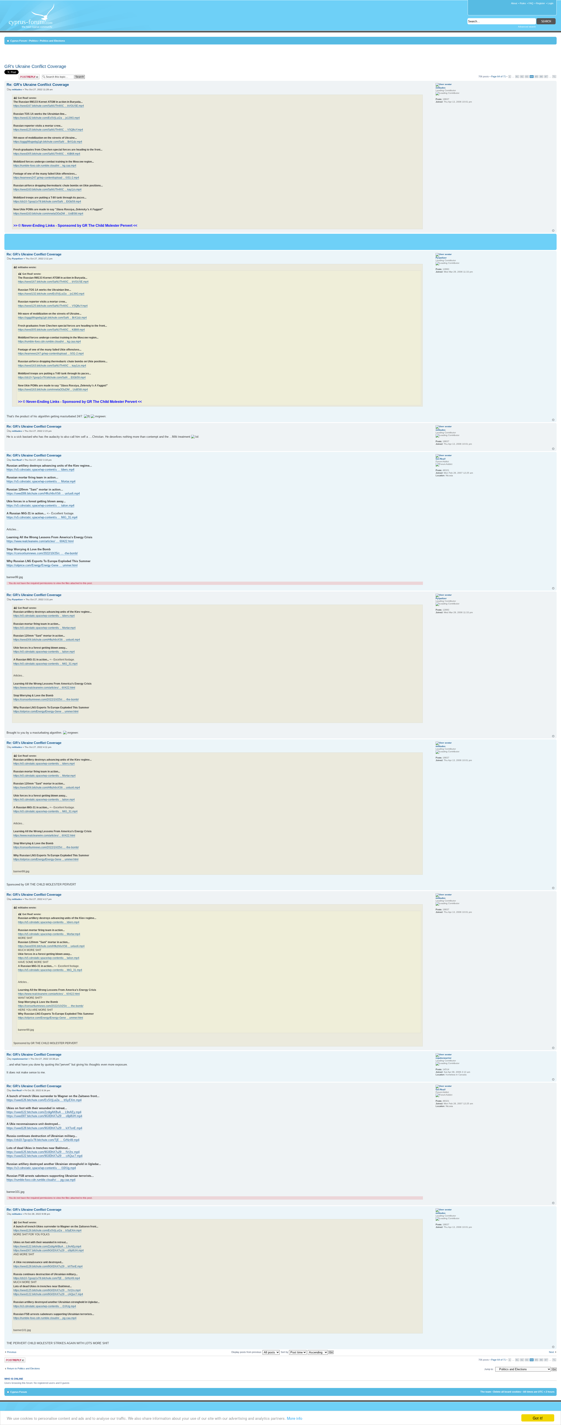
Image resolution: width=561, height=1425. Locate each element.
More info (294, 1418)
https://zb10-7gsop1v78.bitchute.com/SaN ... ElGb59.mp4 (47, 201)
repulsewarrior (20, 1059)
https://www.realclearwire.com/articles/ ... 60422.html (40, 541)
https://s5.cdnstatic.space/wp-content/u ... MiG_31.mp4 (42, 517)
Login (550, 3)
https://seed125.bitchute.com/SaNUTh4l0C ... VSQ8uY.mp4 (48, 129)
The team (485, 1391)
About (514, 3)
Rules (523, 3)
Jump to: (489, 1369)
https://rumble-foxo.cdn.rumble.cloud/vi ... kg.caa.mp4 (44, 165)
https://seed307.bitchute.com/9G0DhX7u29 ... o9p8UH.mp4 (44, 1116)
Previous (11, 1352)
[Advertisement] (280, 53)
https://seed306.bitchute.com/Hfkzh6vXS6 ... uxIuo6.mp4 (43, 493)
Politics (33, 40)
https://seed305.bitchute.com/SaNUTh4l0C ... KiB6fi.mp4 (46, 153)
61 (517, 76)
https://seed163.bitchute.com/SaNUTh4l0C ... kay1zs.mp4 (47, 189)
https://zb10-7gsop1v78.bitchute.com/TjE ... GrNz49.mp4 (43, 1140)
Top (553, 230)
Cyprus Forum (18, 40)
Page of (498, 76)
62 (522, 76)
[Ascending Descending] (321, 1352)
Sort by (285, 1352)
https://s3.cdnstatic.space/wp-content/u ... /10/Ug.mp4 (41, 1168)
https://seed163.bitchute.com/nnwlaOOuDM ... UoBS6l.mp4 (48, 213)
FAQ (531, 3)
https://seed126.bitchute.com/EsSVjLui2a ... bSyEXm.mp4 (44, 1100)
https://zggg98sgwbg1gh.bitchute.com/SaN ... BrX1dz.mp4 (47, 141)
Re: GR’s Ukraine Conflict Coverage (38, 85)
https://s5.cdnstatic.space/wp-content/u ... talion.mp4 (40, 505)
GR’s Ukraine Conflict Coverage (35, 66)
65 (536, 76)
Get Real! (17, 460)
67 (546, 76)
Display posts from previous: (247, 1352)
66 (541, 76)
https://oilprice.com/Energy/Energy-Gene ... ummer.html (42, 565)
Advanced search (527, 26)
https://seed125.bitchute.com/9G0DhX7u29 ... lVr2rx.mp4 (43, 1152)
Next (551, 1352)
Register (540, 3)
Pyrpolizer (17, 258)
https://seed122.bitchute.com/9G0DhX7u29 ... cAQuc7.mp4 (44, 1156)
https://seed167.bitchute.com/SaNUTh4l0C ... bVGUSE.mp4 (48, 105)
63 (526, 76)
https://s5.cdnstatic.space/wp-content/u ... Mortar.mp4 (41, 481)
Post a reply (25, 75)
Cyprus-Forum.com (33, 19)
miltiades (17, 89)
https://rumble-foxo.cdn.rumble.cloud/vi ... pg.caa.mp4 (41, 1179)
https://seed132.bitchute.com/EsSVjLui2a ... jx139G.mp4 (46, 117)
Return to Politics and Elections (23, 1368)
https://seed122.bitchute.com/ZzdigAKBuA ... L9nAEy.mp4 (44, 1112)
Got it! (538, 1418)
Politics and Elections (52, 40)
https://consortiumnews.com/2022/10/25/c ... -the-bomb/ (42, 553)
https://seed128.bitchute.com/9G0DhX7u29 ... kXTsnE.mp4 (44, 1128)
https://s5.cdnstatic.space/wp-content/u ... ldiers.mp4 (40, 469)
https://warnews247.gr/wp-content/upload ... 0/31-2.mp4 (46, 177)
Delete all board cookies (507, 1391)
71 (554, 76)
